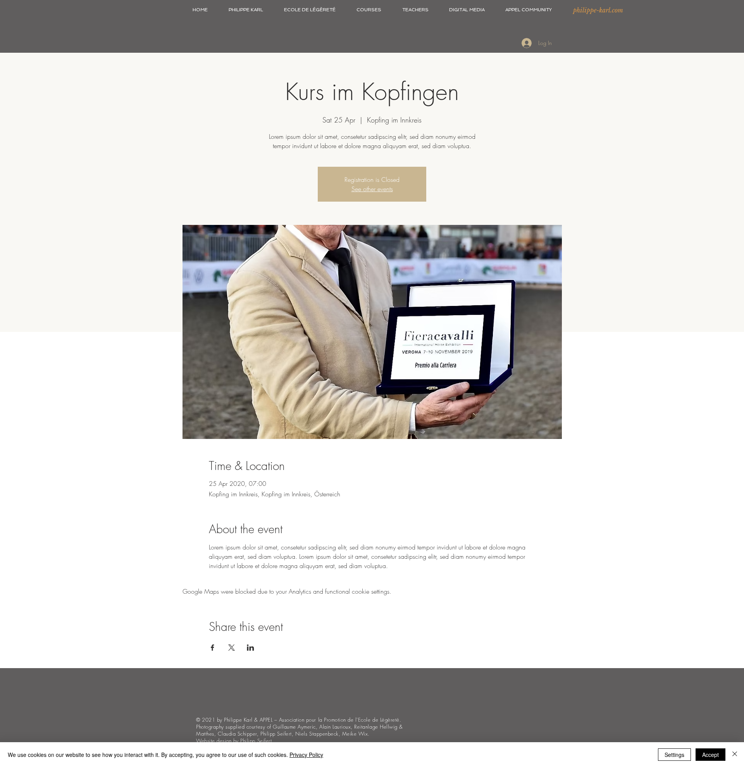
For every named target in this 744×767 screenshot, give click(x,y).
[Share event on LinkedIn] (250, 647)
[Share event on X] (231, 647)
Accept (710, 754)
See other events (372, 189)
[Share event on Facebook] (212, 647)
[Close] (734, 754)
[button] (246, 10)
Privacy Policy (306, 754)
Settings (674, 754)
